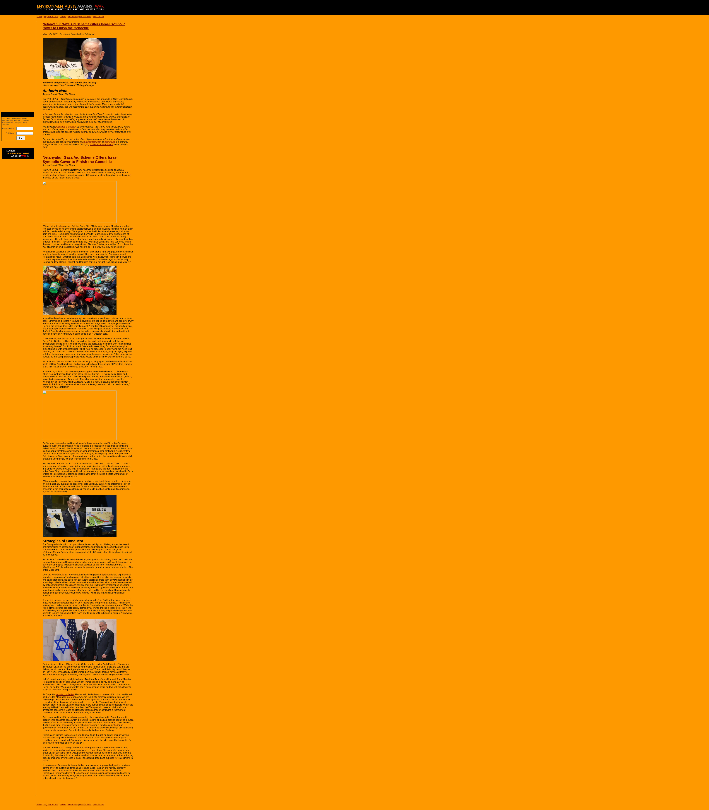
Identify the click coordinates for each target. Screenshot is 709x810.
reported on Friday (65, 694)
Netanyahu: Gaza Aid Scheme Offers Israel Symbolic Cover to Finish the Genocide (84, 26)
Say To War (51, 16)
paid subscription (92, 142)
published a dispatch (65, 126)
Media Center (85, 16)
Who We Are (98, 16)
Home (39, 16)
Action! (63, 16)
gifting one (110, 142)
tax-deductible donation (101, 144)
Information (73, 16)
